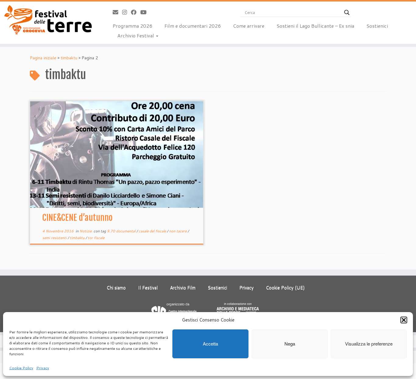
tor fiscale (96, 237)
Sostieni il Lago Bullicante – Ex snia (315, 25)
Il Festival (148, 287)
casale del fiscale (153, 231)
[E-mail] (117, 12)
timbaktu (69, 58)
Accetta (210, 344)
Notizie (86, 231)
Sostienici (377, 25)
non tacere (178, 231)
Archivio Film (183, 287)
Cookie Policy (21, 367)
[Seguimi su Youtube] (145, 12)
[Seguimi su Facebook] (135, 12)
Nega (289, 344)
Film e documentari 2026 (192, 25)
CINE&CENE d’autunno (77, 217)
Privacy (42, 367)
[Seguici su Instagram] (126, 12)
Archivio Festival (136, 35)
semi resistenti (55, 237)
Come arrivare (248, 25)
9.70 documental (121, 231)
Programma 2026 (132, 25)
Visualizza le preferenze (369, 344)
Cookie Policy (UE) (285, 287)
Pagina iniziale (43, 58)
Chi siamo (116, 287)
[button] (404, 320)
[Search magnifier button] (347, 12)
